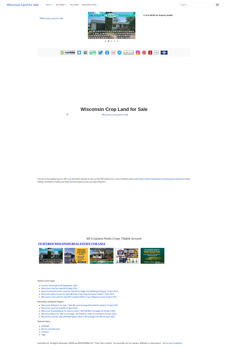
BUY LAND (60, 5)
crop (69, 179)
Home (48, 5)
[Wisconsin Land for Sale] (62, 29)
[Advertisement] (114, 75)
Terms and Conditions (172, 343)
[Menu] (217, 4)
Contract (45, 332)
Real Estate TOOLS (89, 5)
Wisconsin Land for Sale (23, 4)
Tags (43, 334)
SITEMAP (45, 326)
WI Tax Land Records (50, 329)
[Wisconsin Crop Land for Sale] (114, 144)
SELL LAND (74, 5)
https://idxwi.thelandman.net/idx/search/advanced (162, 179)
